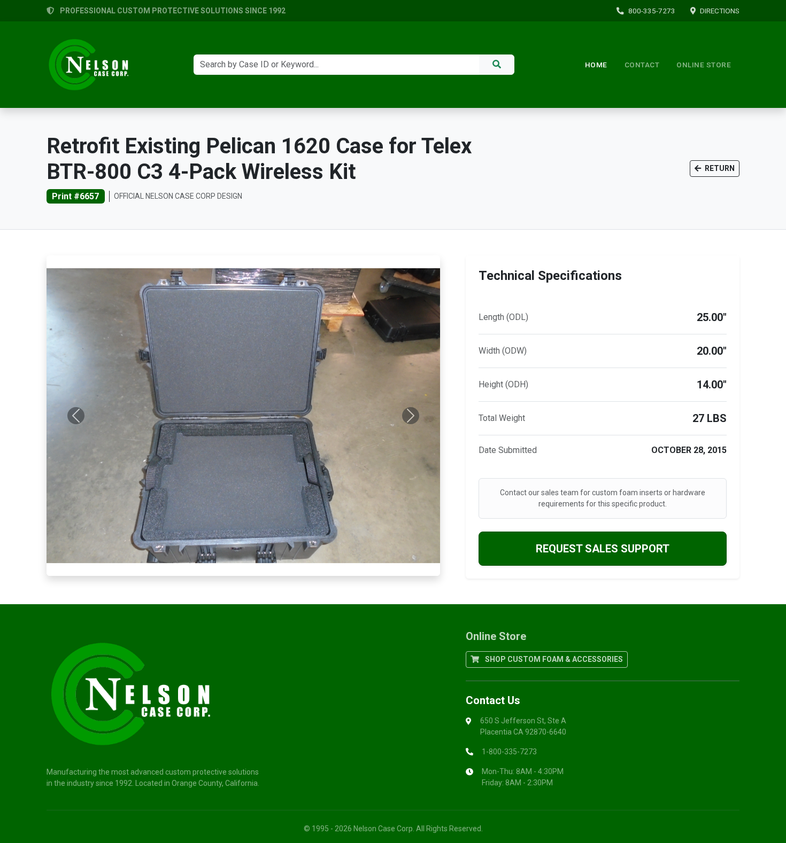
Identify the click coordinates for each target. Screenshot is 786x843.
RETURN (719, 168)
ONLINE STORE (703, 64)
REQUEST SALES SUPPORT (602, 548)
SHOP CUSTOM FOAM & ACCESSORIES (553, 659)
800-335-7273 (651, 10)
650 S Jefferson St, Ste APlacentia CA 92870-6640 (523, 726)
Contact (642, 64)
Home (596, 64)
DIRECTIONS (719, 10)
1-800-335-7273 (509, 751)
